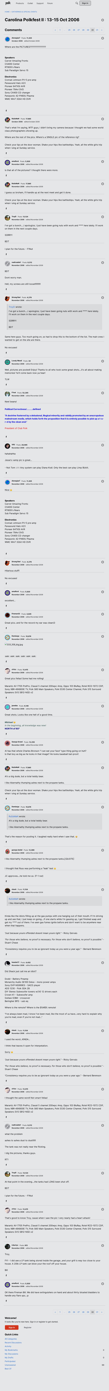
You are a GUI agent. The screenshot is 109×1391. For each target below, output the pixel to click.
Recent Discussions (13, 1342)
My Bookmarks (54, 1350)
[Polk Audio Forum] (8, 3)
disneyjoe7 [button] (16, 38)
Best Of (8, 1369)
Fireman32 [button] (16, 614)
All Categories (11, 1339)
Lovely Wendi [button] (17, 361)
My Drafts (54, 1357)
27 (78, 30)
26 (74, 30)
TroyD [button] (14, 216)
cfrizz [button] (14, 669)
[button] (102, 20)
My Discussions (11, 1354)
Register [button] (28, 1327)
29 (88, 30)
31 (97, 30)
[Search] (76, 3)
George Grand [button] (17, 742)
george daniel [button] (17, 850)
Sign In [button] (12, 1327)
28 (83, 30)
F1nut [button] (14, 392)
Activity (8, 1346)
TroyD (12, 307)
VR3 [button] (13, 445)
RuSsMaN (13, 816)
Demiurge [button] (15, 636)
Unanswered (54, 1365)
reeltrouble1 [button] (16, 262)
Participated (10, 1361)
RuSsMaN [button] (15, 119)
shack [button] (14, 889)
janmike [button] (15, 706)
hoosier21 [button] (15, 962)
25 (69, 30)
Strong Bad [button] (16, 297)
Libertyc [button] (15, 1245)
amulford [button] (15, 161)
